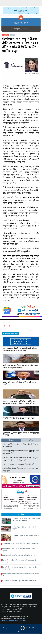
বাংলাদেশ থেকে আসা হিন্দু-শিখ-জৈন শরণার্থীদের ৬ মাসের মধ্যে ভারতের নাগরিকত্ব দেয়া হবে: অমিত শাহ (19, 402)
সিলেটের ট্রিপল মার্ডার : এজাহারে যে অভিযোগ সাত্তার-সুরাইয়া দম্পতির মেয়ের (19, 568)
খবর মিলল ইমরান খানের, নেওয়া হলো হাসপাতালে (19, 418)
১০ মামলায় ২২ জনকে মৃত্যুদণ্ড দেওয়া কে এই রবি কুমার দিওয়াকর (21, 434)
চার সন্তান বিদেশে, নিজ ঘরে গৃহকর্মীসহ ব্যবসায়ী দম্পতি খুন (19, 581)
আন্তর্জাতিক (5, 35)
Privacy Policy (13, 620)
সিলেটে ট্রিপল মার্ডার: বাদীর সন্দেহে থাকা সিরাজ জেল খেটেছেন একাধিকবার (19, 561)
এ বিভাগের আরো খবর (10, 333)
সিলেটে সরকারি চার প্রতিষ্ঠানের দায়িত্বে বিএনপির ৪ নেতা (18, 555)
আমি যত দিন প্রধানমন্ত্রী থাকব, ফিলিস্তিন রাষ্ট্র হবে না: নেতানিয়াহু (20, 383)
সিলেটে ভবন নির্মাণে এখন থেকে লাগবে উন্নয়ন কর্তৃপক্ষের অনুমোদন (18, 550)
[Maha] (21, 499)
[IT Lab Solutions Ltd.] (21, 481)
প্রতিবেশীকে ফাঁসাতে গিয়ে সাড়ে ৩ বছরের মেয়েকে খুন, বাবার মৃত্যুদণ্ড (20, 469)
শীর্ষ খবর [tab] (11, 440)
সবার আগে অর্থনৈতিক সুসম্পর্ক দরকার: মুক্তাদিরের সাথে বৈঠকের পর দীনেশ (21, 452)
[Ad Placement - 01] (21, 11)
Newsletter (23, 620)
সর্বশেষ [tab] (31, 440)
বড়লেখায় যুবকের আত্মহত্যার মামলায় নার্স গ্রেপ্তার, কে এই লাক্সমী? (21, 544)
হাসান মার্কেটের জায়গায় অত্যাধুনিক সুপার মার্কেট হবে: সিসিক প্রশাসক (20, 445)
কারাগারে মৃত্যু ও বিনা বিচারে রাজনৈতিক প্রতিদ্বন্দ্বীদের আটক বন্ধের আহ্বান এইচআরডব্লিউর (20, 349)
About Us (4, 620)
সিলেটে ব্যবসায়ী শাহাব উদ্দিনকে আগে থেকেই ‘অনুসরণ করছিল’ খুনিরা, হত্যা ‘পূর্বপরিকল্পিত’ (20, 458)
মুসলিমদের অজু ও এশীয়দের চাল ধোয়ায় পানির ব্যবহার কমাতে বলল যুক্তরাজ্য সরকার (20, 366)
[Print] (12, 35)
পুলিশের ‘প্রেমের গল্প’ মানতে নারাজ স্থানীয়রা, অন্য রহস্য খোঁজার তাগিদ (20, 575)
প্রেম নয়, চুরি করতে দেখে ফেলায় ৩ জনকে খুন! (27, 535)
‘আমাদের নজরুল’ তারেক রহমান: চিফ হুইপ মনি (18, 464)
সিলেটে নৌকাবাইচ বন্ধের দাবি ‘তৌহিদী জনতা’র (24, 528)
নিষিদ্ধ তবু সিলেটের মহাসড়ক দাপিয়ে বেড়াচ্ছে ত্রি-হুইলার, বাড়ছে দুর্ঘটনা (26, 520)
